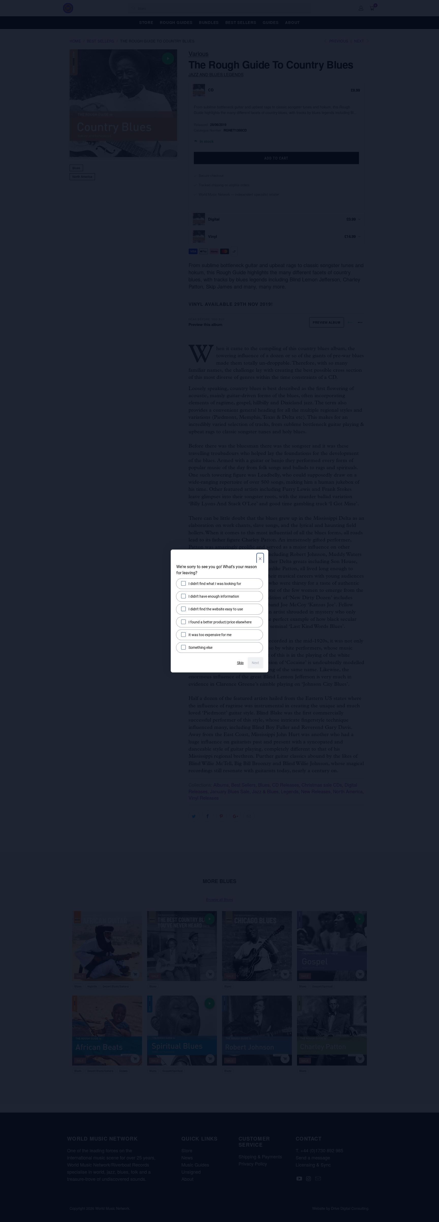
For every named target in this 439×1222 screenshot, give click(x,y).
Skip (240, 663)
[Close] (260, 559)
